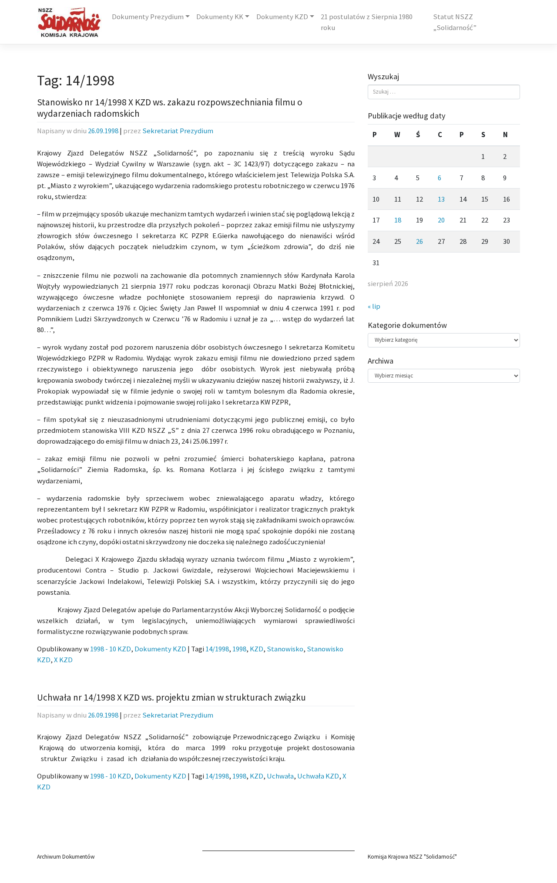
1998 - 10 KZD (110, 649)
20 (441, 220)
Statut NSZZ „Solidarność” (454, 22)
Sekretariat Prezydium (177, 130)
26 (419, 241)
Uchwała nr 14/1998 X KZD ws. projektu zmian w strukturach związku (171, 697)
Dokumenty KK (219, 16)
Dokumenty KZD (282, 16)
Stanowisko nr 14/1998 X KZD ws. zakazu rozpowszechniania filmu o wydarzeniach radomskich (169, 107)
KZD (256, 649)
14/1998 (217, 649)
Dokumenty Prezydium (148, 16)
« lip (374, 306)
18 (397, 220)
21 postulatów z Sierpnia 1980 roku (367, 22)
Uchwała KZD (318, 776)
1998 (239, 649)
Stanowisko (285, 649)
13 (441, 199)
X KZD (63, 659)
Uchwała (280, 776)
